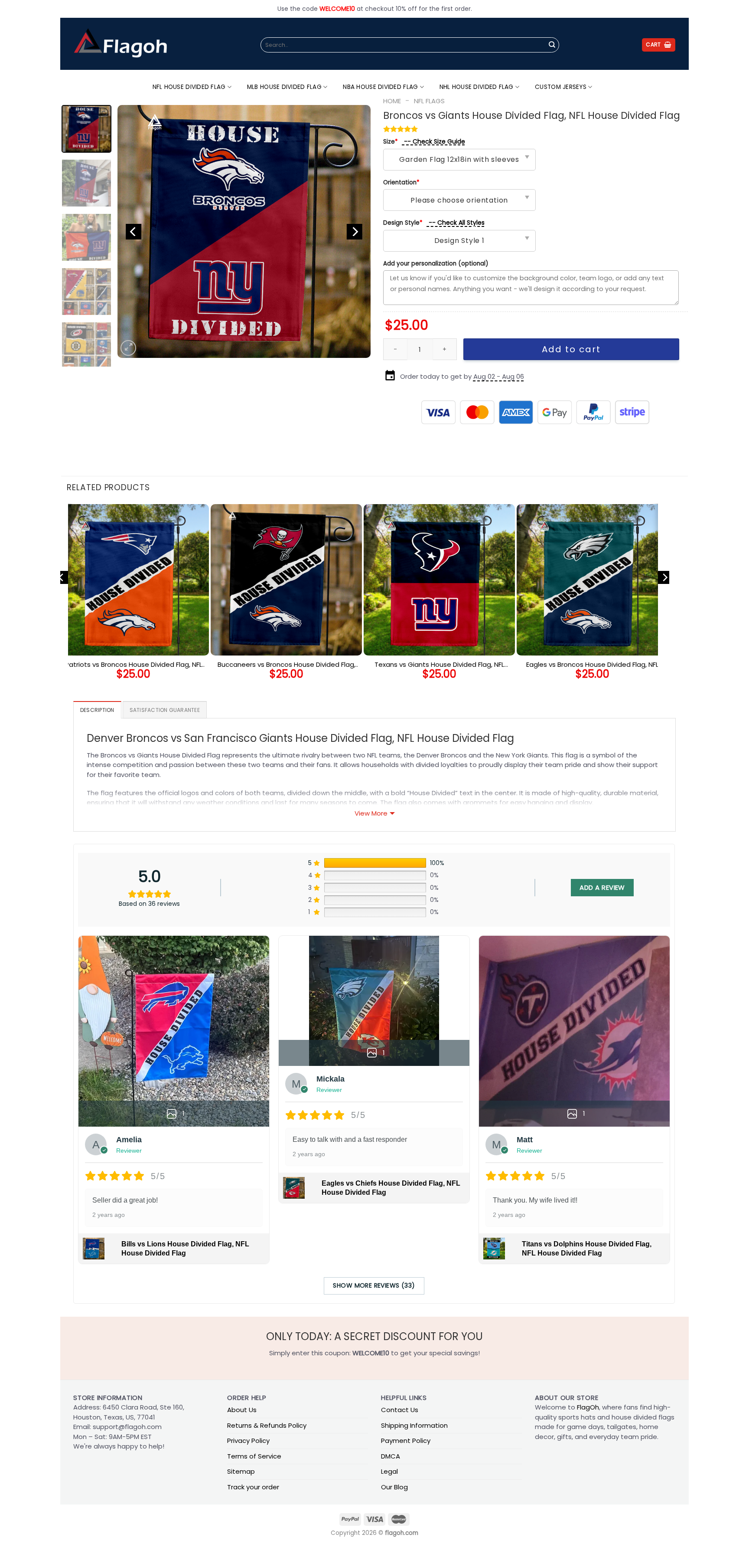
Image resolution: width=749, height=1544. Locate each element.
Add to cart (571, 349)
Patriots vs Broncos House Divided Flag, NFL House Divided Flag (133, 664)
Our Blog (394, 1487)
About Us (242, 1409)
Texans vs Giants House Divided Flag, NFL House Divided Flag (439, 664)
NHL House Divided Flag (477, 87)
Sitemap (241, 1471)
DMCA (390, 1456)
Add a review (602, 887)
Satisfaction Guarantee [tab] (165, 710)
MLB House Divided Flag (284, 87)
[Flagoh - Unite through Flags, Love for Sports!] (120, 43)
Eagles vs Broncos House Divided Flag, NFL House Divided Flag (592, 664)
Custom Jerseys (560, 87)
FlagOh (588, 1407)
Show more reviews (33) (374, 1285)
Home (392, 100)
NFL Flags (429, 100)
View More (371, 813)
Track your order (253, 1487)
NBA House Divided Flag (380, 87)
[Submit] (552, 45)
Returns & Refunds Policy (266, 1425)
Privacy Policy (248, 1440)
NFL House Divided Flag (189, 87)
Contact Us (399, 1409)
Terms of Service (254, 1456)
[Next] (354, 231)
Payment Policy (405, 1440)
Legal (389, 1471)
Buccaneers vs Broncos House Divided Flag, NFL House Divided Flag (286, 664)
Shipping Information (414, 1425)
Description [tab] (97, 710)
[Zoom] (128, 348)
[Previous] (133, 231)
